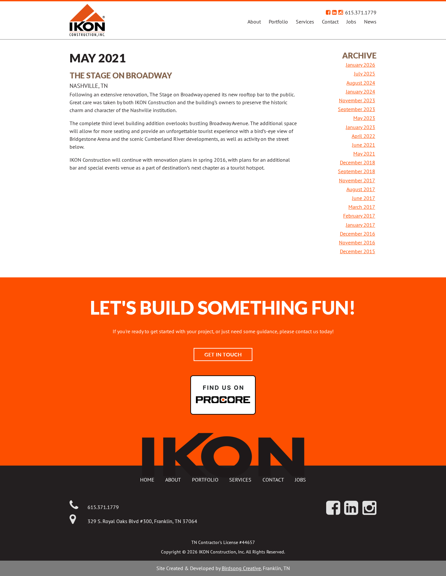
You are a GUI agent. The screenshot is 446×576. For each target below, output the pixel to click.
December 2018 (357, 162)
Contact (330, 21)
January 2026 (360, 64)
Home (147, 479)
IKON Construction (113, 20)
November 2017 (357, 180)
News (370, 21)
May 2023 (364, 118)
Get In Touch (223, 354)
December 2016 (357, 233)
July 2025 (364, 73)
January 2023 (360, 127)
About (254, 21)
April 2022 (363, 136)
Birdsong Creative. (242, 568)
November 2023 (357, 100)
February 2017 (359, 215)
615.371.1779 (360, 12)
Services (305, 21)
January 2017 (360, 225)
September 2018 (356, 171)
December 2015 (357, 251)
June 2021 (363, 144)
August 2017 (360, 189)
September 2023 (356, 109)
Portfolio (278, 21)
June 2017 (363, 198)
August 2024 (360, 82)
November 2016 (357, 242)
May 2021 (364, 153)
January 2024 (360, 91)
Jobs (351, 21)
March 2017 (361, 207)
